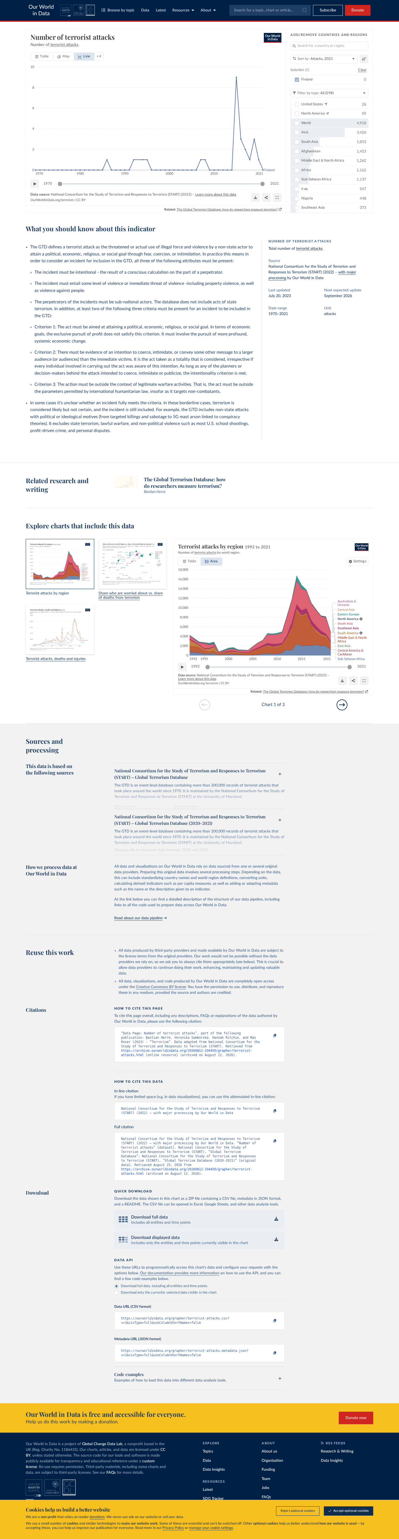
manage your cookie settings (211, 1528)
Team (266, 1479)
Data (145, 10)
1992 (195, 666)
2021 (274, 184)
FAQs (111, 1473)
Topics (208, 1451)
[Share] (266, 197)
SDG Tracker (213, 1499)
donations (97, 1517)
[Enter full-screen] (277, 197)
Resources (180, 10)
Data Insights (214, 1470)
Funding (268, 1470)
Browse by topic (121, 10)
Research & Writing (337, 1451)
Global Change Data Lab (102, 1444)
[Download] (255, 197)
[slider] (60, 183)
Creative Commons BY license (161, 987)
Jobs (265, 1488)
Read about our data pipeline (138, 918)
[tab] (42, 56)
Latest (161, 10)
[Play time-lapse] (34, 184)
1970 (47, 184)
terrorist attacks (309, 249)
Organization (272, 1461)
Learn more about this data (215, 194)
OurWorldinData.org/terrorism (52, 200)
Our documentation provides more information (179, 1273)
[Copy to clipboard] (269, 1035)
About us (269, 1451)
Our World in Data (41, 10)
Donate (358, 10)
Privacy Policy (173, 1528)
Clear (362, 70)
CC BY (81, 200)
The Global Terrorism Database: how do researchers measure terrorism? (227, 209)
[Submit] (304, 10)
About (206, 10)
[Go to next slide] (342, 704)
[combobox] (270, 10)
